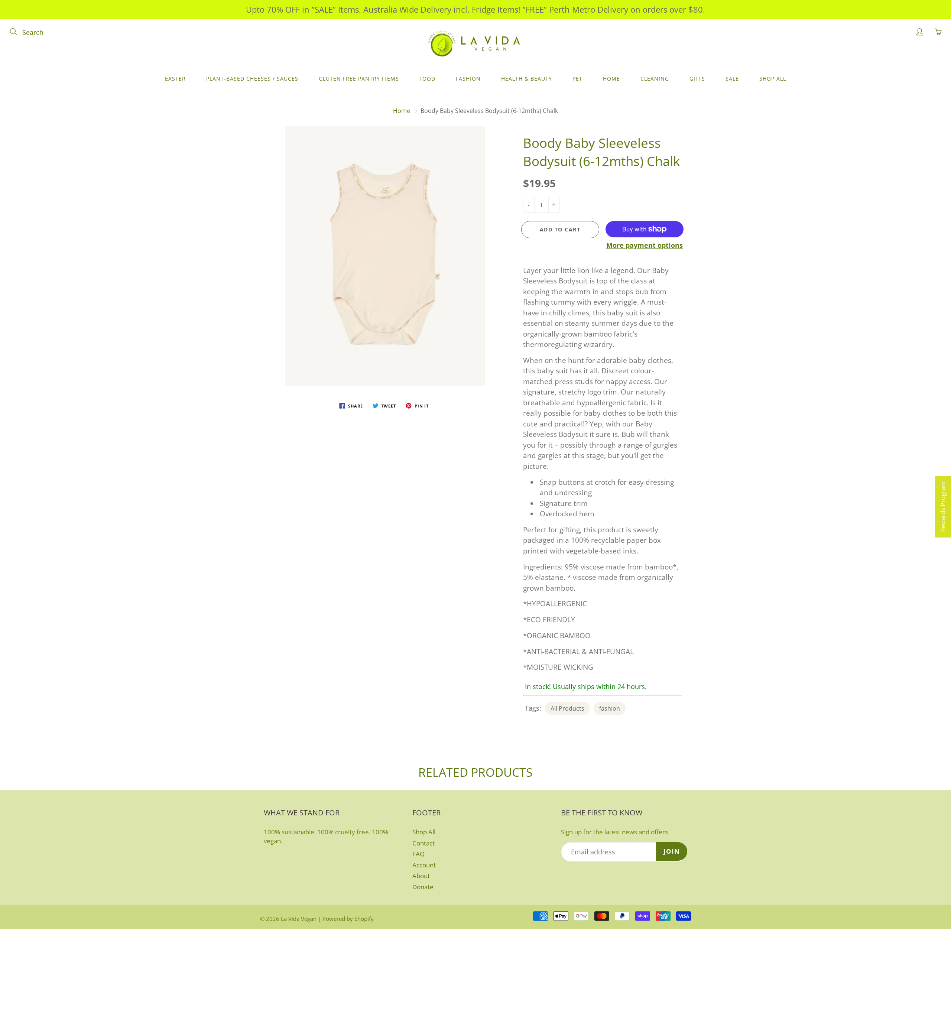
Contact (423, 843)
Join (671, 851)
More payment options (644, 245)
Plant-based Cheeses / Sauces (252, 78)
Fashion (468, 78)
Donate (423, 887)
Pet (577, 78)
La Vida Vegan (299, 918)
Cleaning (654, 78)
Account (424, 865)
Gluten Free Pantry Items (359, 78)
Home (611, 78)
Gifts (697, 78)
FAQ (418, 854)
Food (427, 78)
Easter (175, 78)
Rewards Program (943, 506)
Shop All (772, 78)
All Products (567, 708)
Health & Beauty (526, 78)
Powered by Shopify (348, 918)
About (421, 875)
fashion (609, 708)
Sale (732, 78)
